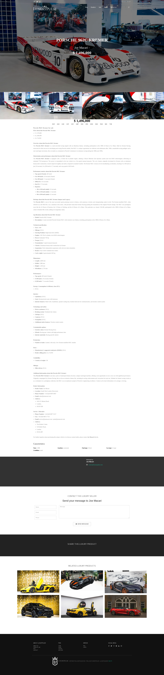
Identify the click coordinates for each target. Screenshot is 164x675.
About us (114, 7)
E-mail (124, 1)
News (106, 7)
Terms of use (36, 647)
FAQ (34, 648)
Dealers (93, 7)
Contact (35, 650)
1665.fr (110, 661)
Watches (60, 650)
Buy (86, 7)
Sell (100, 7)
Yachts (60, 648)
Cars (59, 645)
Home (59, 647)
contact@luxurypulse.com (95, 464)
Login (129, 1)
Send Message (83, 524)
